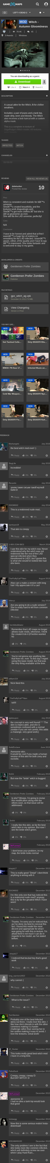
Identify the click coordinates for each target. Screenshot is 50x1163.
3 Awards (8, 35)
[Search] (37, 4)
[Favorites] (4, 12)
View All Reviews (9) (37, 179)
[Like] (4, 32)
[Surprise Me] (42, 12)
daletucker (17, 186)
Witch (20, 145)
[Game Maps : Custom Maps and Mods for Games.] (12, 4)
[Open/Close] (47, 96)
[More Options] (44, 81)
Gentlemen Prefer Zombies (27, 275)
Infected (7, 145)
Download (24, 81)
